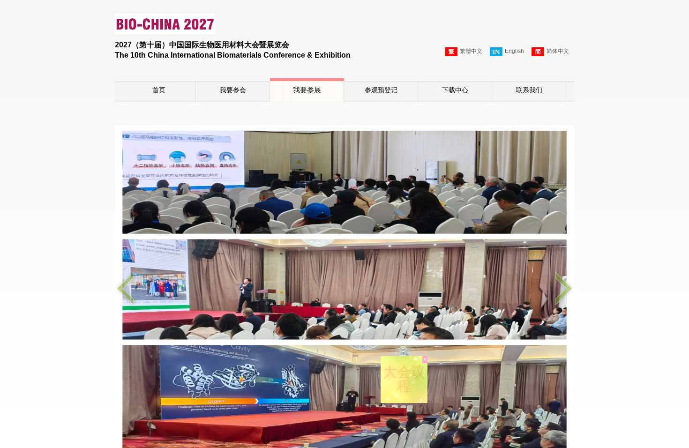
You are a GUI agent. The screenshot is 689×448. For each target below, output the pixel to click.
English (514, 51)
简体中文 (558, 51)
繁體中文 (471, 51)
